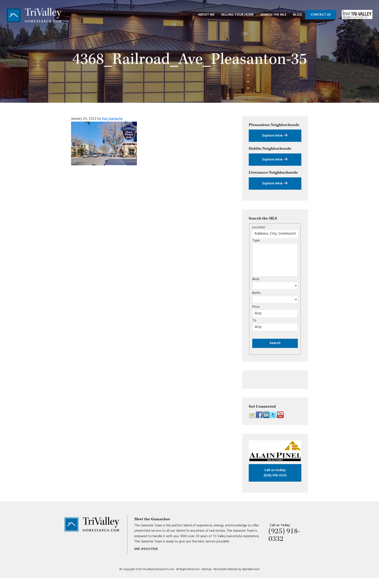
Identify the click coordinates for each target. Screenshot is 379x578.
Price (255, 307)
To (254, 320)
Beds (255, 279)
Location (258, 227)
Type (256, 240)
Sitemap (206, 569)
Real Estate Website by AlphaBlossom (237, 569)
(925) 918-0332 (275, 472)
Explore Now (273, 136)
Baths (256, 293)
